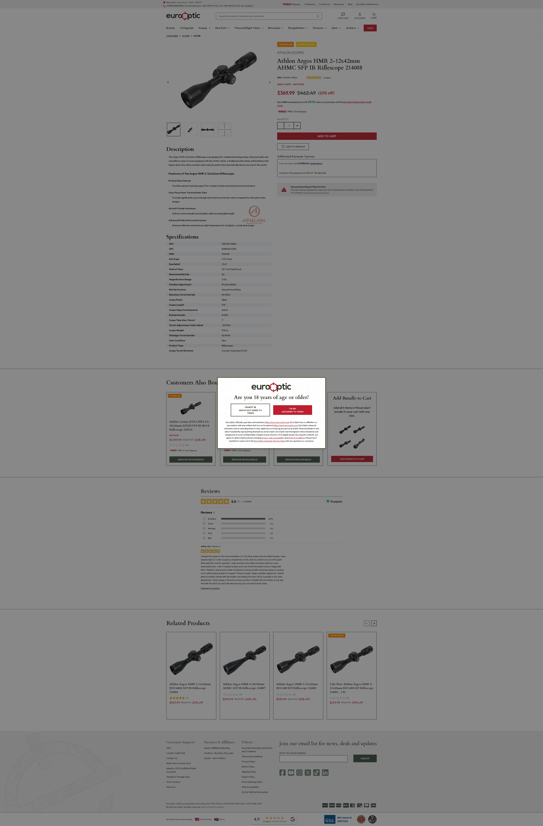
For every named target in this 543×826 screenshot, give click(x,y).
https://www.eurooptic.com (277, 422)
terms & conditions (296, 438)
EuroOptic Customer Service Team (269, 441)
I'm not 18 (250, 410)
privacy (265, 438)
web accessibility (276, 438)
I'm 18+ (292, 410)
